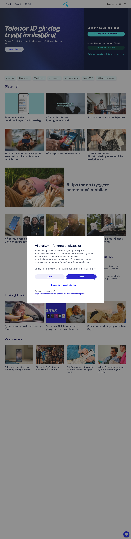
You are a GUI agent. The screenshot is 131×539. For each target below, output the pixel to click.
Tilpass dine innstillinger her (63, 285)
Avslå (49, 277)
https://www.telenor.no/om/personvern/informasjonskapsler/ (60, 294)
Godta (81, 277)
